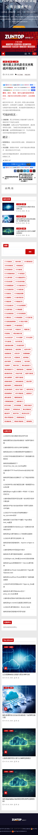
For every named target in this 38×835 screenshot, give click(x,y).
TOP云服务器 (9, 44)
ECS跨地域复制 (18, 317)
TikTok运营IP (29, 337)
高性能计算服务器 (18, 421)
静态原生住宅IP (26, 413)
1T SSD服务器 (8, 261)
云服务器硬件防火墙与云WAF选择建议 (16, 447)
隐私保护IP (7, 413)
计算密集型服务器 (9, 401)
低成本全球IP (27, 349)
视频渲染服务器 (18, 397)
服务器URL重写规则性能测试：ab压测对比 (17, 554)
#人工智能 (20, 74)
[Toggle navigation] (26, 53)
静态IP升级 (16, 413)
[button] (30, 53)
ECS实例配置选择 (9, 285)
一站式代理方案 (18, 341)
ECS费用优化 (8, 317)
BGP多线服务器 (8, 269)
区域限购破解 (26, 353)
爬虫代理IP (29, 381)
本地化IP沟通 (18, 373)
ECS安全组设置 (8, 281)
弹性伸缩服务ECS (9, 369)
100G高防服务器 (28, 261)
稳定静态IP (29, 393)
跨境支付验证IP (28, 405)
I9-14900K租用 (8, 329)
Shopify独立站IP (9, 337)
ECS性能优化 (8, 293)
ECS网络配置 (18, 309)
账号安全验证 (8, 405)
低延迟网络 (18, 349)
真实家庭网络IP (8, 393)
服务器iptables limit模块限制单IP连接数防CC (18, 452)
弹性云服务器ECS (26, 365)
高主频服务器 (8, 421)
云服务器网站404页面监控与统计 (14, 550)
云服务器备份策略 (9, 345)
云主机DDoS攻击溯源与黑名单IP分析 (15, 436)
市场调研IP (7, 365)
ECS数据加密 (8, 301)
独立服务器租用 (8, 389)
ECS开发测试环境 (9, 289)
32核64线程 (18, 261)
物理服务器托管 (18, 385)
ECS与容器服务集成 (10, 273)
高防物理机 (15, 46)
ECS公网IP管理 (8, 277)
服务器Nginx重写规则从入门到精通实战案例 (17, 534)
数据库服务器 (20, 369)
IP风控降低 (7, 333)
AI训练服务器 (31, 46)
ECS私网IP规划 (8, 309)
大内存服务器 (17, 361)
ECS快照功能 (20, 289)
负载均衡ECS (20, 401)
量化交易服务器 (27, 409)
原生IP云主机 (8, 357)
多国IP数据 (25, 357)
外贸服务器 (17, 357)
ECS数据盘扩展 (18, 301)
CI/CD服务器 (23, 46)
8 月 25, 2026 (20, 211)
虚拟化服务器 (18, 44)
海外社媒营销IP (8, 377)
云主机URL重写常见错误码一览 (13, 538)
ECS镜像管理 (8, 325)
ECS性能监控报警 (18, 293)
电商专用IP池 (29, 389)
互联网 (10, 61)
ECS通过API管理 (23, 321)
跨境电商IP (7, 409)
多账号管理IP (8, 361)
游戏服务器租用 (8, 381)
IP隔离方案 (26, 329)
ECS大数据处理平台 (20, 277)
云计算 (5, 61)
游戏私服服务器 (19, 381)
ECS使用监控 (21, 273)
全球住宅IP (17, 353)
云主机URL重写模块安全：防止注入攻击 (16, 607)
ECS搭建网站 (8, 297)
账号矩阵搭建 (17, 405)
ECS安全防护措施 (20, 281)
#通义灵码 (27, 74)
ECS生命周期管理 (21, 305)
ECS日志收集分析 (9, 305)
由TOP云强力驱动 (5, 828)
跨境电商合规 (16, 409)
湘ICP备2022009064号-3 (20, 831)
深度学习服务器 (27, 44)
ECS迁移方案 (29, 317)
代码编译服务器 (8, 349)
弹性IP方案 (16, 365)
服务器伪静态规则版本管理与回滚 (14, 611)
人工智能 (16, 61)
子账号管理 (27, 361)
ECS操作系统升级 (18, 297)
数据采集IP (29, 369)
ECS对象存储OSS (21, 285)
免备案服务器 (8, 353)
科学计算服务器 (19, 393)
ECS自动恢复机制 (9, 313)
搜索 (6, 246)
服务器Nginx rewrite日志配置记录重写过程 (17, 603)
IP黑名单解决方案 (17, 333)
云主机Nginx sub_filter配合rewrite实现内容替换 (18, 558)
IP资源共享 (18, 329)
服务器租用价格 (8, 373)
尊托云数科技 (26, 828)
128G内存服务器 (7, 46)
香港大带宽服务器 (9, 417)
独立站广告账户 (19, 389)
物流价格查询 (8, 385)
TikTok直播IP (19, 337)
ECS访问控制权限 (21, 313)
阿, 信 (10, 188)
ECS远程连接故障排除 (10, 321)
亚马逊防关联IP (20, 345)
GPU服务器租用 (18, 325)
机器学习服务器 (29, 373)
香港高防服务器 (20, 417)
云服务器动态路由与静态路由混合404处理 (17, 598)
